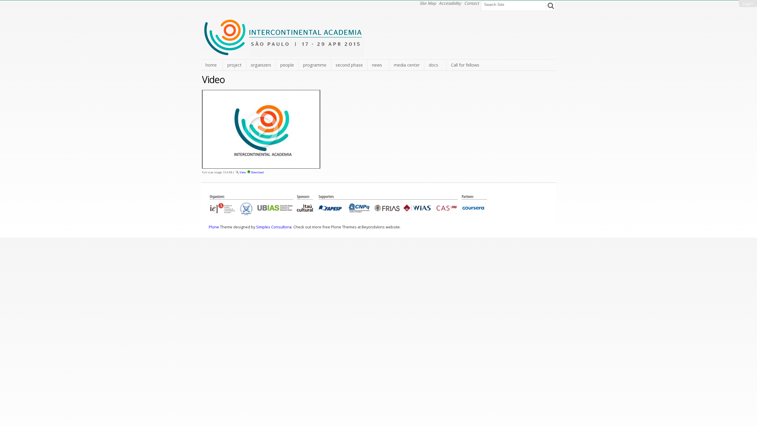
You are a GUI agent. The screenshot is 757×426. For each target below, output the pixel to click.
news (377, 65)
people (287, 65)
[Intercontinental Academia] (283, 53)
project (234, 65)
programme (314, 65)
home (211, 65)
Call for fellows (465, 65)
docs (433, 65)
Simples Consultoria (274, 227)
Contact (471, 3)
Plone (214, 227)
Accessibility (450, 3)
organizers (261, 65)
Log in (748, 3)
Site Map (428, 3)
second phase (349, 65)
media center (407, 65)
